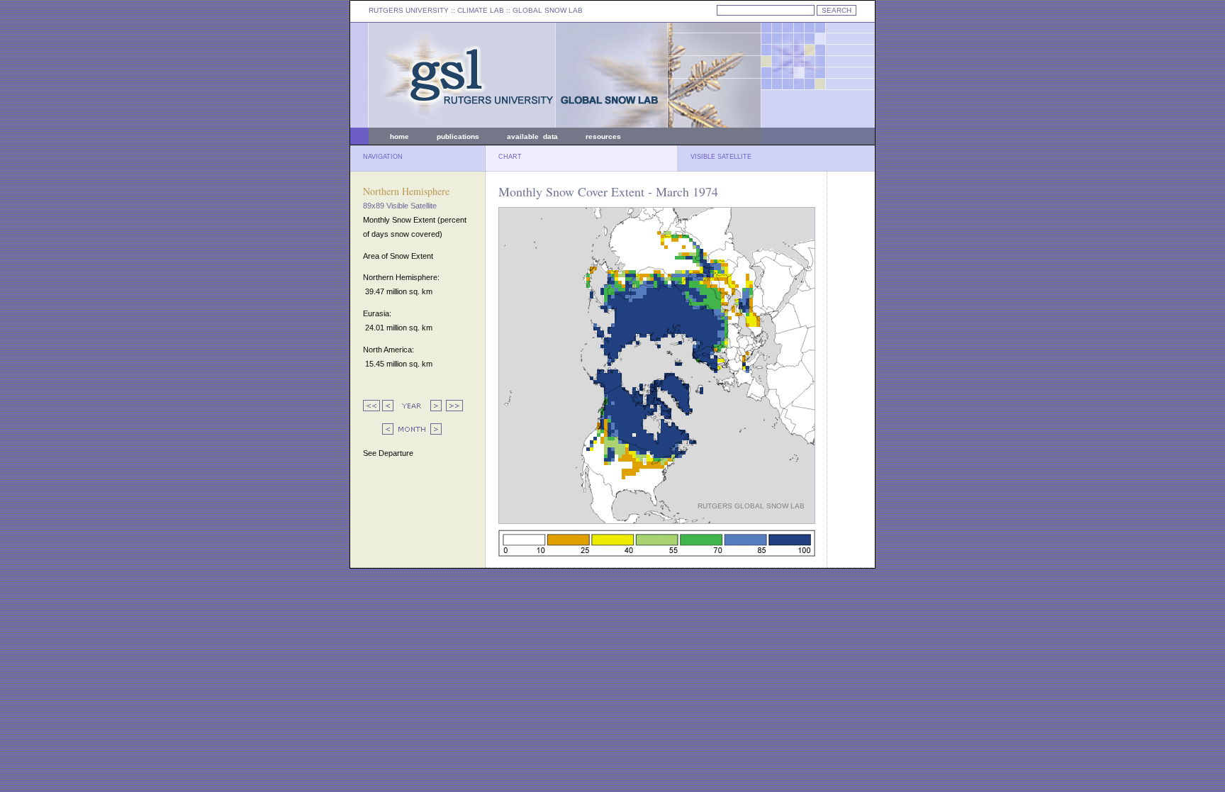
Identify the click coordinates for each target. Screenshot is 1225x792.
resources (603, 136)
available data (532, 136)
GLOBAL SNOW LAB (548, 10)
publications (458, 136)
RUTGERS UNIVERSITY (409, 10)
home (399, 136)
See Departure (388, 453)
